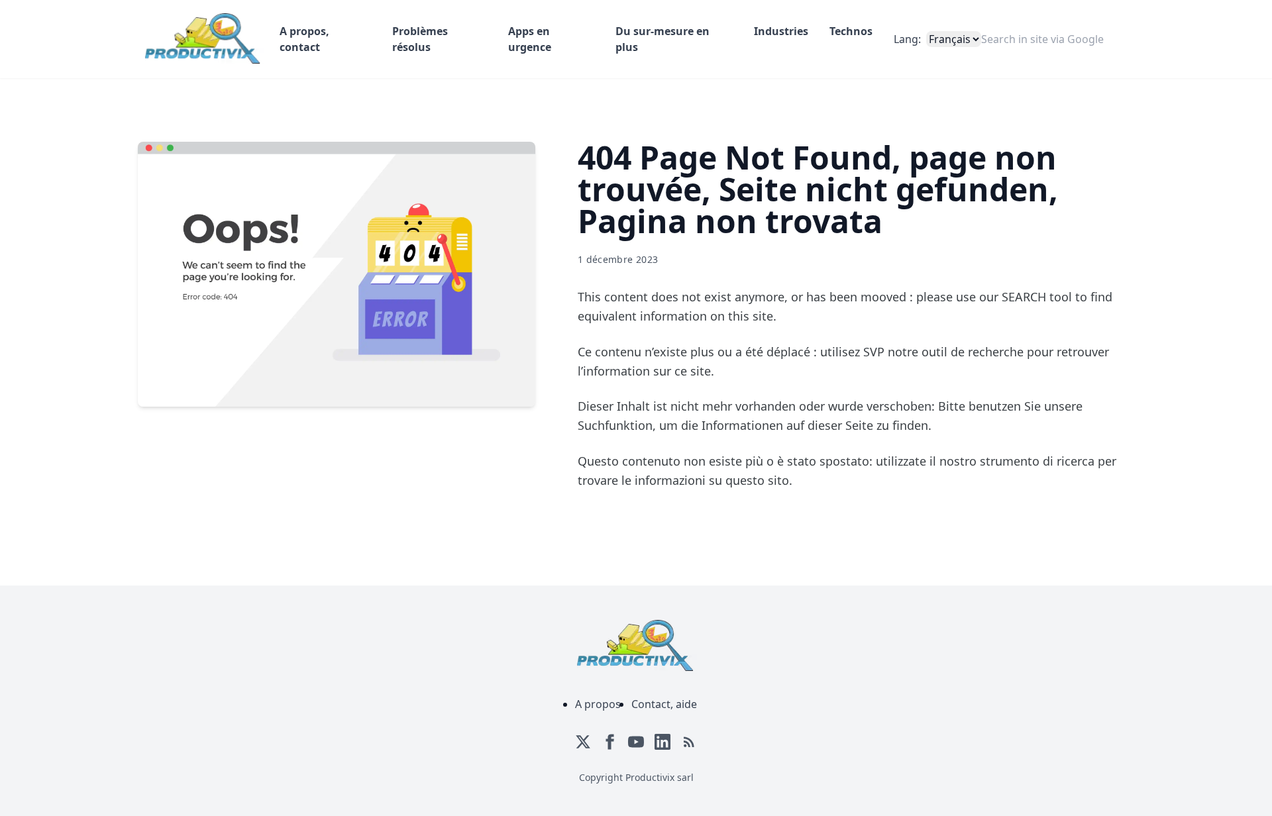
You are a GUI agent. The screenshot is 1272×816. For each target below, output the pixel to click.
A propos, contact (304, 39)
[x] (583, 742)
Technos (851, 31)
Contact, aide (664, 704)
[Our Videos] (636, 742)
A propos (598, 704)
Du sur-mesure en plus (662, 39)
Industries (781, 31)
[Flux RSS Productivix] (689, 742)
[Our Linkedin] (662, 742)
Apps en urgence (529, 39)
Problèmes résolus (420, 39)
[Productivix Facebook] (609, 742)
